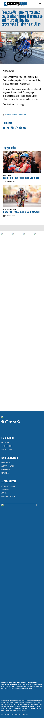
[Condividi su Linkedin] (12, 127)
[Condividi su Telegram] (20, 127)
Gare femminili (7, 175)
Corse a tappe (6, 462)
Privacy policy (18, 714)
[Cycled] (27, 320)
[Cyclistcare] (16, 320)
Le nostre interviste (8, 496)
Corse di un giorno (8, 466)
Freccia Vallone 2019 (20, 114)
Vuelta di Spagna (7, 449)
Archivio (4, 493)
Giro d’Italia (5, 442)
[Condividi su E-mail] (24, 127)
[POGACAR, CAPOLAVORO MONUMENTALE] (22, 196)
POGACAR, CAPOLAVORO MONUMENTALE (21, 212)
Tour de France (6, 446)
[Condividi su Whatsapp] (16, 127)
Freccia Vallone (9, 114)
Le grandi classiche (9, 209)
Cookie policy (25, 714)
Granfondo (5, 473)
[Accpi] (5, 320)
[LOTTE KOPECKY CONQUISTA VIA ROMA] (22, 162)
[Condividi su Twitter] (8, 127)
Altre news (5, 489)
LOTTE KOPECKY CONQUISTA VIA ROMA (21, 178)
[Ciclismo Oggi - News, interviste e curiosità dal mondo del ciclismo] (14, 4)
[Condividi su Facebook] (4, 127)
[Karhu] (38, 320)
